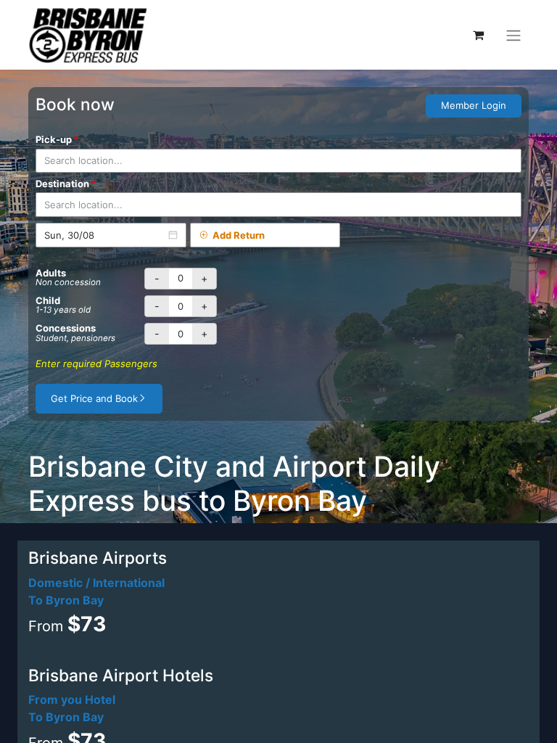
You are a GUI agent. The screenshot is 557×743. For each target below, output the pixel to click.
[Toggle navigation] (513, 35)
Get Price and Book (94, 398)
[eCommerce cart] (477, 34)
